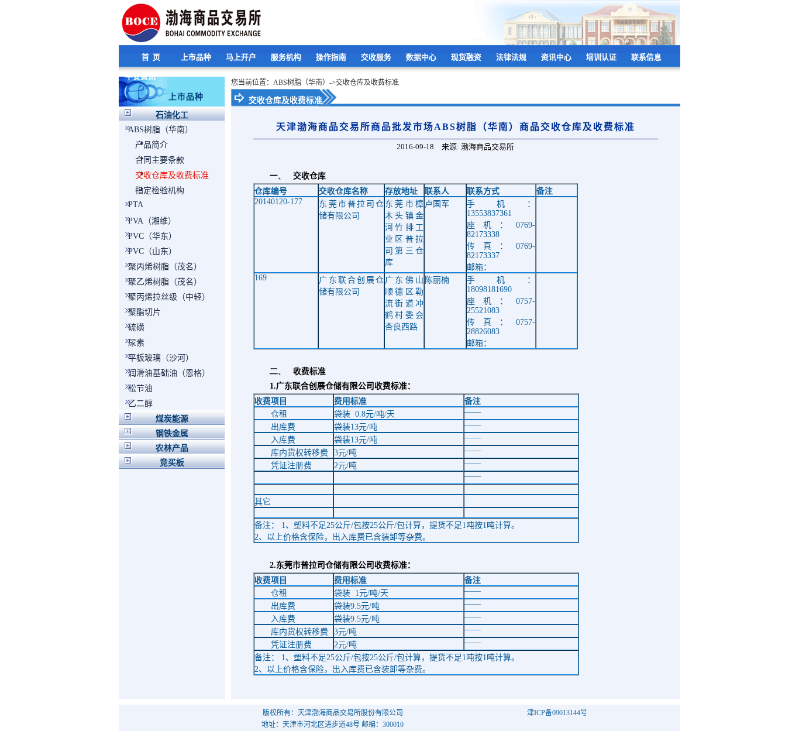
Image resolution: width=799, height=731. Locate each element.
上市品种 (197, 57)
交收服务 (377, 57)
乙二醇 (140, 403)
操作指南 (332, 57)
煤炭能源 (172, 418)
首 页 (152, 57)
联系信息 (647, 57)
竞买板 (172, 462)
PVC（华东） (152, 236)
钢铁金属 (172, 433)
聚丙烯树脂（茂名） (165, 266)
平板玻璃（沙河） (161, 358)
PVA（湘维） (152, 221)
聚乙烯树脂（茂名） (165, 281)
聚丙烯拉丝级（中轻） (169, 297)
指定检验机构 (159, 190)
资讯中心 (557, 57)
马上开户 (242, 57)
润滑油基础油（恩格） (169, 373)
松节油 (140, 388)
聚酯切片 (144, 312)
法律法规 (512, 57)
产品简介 (151, 144)
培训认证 (602, 57)
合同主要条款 (159, 160)
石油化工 (172, 115)
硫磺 (136, 327)
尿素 (136, 342)
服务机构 (287, 57)
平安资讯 (141, 76)
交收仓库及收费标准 (172, 175)
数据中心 (422, 57)
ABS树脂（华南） (160, 129)
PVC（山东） (152, 251)
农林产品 (172, 448)
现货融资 (467, 57)
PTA (135, 204)
